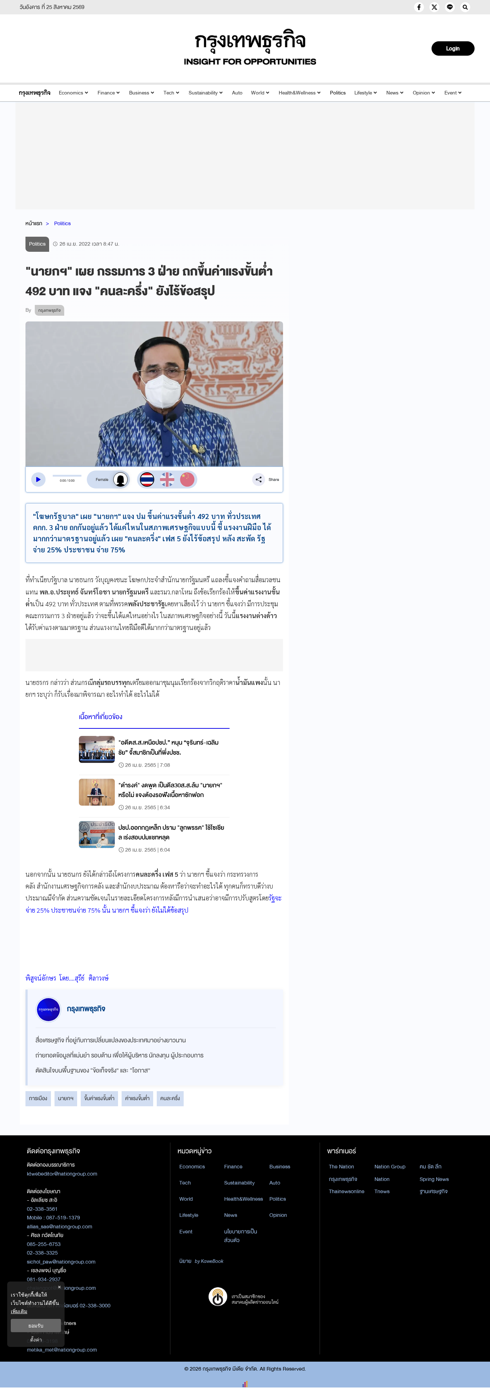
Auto (237, 92)
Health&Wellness (297, 92)
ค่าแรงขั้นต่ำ (137, 1098)
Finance (106, 92)
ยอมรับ (35, 1325)
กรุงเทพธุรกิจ (343, 1179)
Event (450, 92)
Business (139, 92)
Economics (71, 92)
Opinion (421, 92)
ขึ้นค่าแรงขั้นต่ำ (99, 1098)
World (257, 92)
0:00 (63, 480)
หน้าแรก (33, 223)
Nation (382, 1179)
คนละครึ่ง (170, 1098)
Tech (169, 92)
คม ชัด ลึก (431, 1166)
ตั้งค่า (36, 1339)
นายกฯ (66, 1098)
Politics (338, 92)
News (392, 92)
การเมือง (38, 1098)
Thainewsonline (346, 1191)
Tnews (382, 1191)
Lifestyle (363, 92)
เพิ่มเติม (19, 1311)
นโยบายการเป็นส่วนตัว (240, 1236)
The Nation (341, 1166)
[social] (419, 7)
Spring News (434, 1179)
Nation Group (389, 1166)
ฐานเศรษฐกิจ (434, 1191)
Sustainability (203, 92)
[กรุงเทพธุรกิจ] (34, 92)
